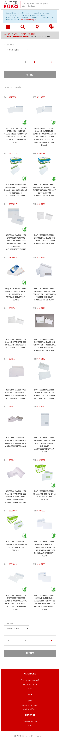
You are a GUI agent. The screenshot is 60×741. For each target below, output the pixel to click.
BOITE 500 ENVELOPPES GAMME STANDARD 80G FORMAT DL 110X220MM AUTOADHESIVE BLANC (15, 343)
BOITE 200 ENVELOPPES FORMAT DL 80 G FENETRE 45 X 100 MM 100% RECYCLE (15, 545)
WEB (16, 34)
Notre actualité (30, 684)
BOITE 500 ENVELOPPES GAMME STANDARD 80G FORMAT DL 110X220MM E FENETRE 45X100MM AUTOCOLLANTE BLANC (15, 497)
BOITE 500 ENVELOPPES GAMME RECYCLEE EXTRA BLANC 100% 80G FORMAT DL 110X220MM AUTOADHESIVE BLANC (44, 190)
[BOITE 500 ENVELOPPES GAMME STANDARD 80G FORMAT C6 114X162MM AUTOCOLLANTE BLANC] (15, 422)
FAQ (30, 700)
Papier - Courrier (28, 34)
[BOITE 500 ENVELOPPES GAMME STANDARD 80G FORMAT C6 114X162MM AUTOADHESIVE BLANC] (44, 219)
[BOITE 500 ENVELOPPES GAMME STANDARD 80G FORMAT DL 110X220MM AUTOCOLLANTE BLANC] (44, 374)
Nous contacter (30, 721)
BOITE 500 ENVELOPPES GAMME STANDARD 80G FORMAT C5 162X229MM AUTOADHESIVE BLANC (15, 394)
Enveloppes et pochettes (18, 36)
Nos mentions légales (29, 19)
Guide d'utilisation (30, 705)
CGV (30, 688)
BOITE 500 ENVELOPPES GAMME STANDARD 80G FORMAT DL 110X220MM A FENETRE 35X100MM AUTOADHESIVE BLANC (44, 294)
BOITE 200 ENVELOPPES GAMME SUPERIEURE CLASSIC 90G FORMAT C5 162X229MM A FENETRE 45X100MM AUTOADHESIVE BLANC (16, 242)
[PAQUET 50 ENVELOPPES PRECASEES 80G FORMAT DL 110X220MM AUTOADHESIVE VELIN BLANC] (15, 273)
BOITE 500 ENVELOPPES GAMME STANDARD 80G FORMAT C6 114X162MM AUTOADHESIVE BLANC (44, 239)
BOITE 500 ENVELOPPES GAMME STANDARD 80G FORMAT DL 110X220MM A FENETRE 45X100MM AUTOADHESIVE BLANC (44, 345)
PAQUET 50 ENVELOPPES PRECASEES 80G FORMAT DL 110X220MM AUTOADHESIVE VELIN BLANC (16, 294)
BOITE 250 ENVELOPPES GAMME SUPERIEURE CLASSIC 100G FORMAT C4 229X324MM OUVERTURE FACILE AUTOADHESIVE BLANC (15, 135)
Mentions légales (30, 709)
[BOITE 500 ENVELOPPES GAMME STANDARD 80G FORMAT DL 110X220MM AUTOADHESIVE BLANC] (15, 323)
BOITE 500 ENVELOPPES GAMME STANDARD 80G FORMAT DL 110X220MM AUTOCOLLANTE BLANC (44, 394)
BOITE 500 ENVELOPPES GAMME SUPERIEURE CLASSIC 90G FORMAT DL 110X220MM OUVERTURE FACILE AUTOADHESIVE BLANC (16, 602)
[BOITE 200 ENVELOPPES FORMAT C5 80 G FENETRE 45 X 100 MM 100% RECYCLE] (44, 475)
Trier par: (9, 44)
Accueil (7, 34)
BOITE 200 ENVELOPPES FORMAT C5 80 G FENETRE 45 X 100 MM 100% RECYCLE (44, 495)
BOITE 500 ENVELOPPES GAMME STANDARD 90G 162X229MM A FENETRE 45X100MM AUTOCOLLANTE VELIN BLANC (44, 444)
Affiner (30, 74)
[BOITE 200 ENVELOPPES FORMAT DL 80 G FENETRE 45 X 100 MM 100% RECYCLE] (15, 526)
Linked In (30, 725)
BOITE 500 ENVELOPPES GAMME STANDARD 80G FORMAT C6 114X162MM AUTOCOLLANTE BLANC (15, 441)
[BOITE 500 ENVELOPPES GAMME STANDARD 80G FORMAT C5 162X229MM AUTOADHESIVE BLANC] (15, 374)
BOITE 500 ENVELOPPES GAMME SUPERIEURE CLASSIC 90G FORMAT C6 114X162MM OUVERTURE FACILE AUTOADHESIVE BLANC (44, 548)
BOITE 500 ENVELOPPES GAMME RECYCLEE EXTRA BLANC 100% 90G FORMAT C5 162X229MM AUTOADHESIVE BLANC (15, 190)
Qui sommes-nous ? (30, 680)
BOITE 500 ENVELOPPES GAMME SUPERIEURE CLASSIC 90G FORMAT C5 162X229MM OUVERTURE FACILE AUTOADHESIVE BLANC (44, 602)
